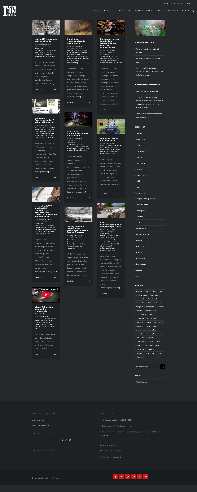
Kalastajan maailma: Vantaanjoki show (116, 426)
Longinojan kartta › (39, 420)
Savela (37, 137)
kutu (48, 322)
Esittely (139, 157)
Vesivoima (111, 250)
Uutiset (37, 226)
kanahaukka (43, 131)
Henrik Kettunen (105, 238)
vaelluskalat (38, 234)
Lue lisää (37, 89)
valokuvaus (83, 151)
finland (154, 299)
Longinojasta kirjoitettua (145, 199)
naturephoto (152, 330)
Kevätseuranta (142, 175)
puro (52, 135)
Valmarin (113, 154)
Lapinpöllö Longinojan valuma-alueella (46, 40)
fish (149, 303)
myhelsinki (139, 326)
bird (154, 291)
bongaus (112, 59)
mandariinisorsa (105, 63)
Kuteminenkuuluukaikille (107, 240)
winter (159, 353)
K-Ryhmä (51, 226)
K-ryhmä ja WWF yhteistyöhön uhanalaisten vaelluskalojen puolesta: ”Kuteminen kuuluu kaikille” (46, 211)
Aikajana (70, 50)
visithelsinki (150, 353)
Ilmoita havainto (152, 91)
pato (109, 244)
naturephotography (142, 334)
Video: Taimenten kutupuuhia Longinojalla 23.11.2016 (44, 310)
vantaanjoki (104, 250)
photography (156, 334)
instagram (139, 307)
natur (148, 326)
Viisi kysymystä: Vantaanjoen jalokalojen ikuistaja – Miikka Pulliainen (78, 229)
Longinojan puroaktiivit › (41, 425)
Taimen (102, 236)
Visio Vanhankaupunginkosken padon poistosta (111, 224)
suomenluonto (141, 342)
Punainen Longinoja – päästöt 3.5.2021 (117, 420)
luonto (76, 54)
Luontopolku (140, 210)
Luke (117, 240)
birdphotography (142, 295)
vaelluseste (71, 246)
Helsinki (84, 50)
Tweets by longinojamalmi (110, 457)
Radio (138, 222)
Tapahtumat (71, 145)
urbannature (154, 345)
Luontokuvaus (83, 242)
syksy (158, 342)
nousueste (52, 230)
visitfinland (139, 353)
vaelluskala (140, 349)
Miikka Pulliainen (40, 56)
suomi (151, 342)
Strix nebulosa (50, 56)
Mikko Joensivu (79, 59)
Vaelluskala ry (109, 246)
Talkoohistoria (141, 246)
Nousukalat (38, 232)
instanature (150, 307)
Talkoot (139, 252)
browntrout (154, 295)
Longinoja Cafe (110, 149)
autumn (147, 291)
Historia (139, 169)
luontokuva (140, 318)
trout (145, 345)
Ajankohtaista (39, 48)
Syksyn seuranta (142, 234)
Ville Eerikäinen (49, 137)
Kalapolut (114, 238)
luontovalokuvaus (113, 61)
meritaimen (104, 242)
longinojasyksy (141, 314)
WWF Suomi (47, 234)
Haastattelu (71, 240)
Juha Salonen (45, 44)
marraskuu (45, 324)
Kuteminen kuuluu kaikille (47, 228)
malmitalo (81, 56)
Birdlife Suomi (46, 52)
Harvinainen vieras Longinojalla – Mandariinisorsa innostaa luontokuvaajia (109, 43)
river (143, 338)
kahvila (102, 149)
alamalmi (139, 291)
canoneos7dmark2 (142, 299)
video (36, 329)
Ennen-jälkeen (141, 151)
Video (37, 322)
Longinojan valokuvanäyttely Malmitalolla (76, 41)
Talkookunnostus (48, 232)
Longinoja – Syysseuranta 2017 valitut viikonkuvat (44, 120)
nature (155, 326)
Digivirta (139, 145)
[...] (53, 83)
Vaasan (107, 154)
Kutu (45, 320)
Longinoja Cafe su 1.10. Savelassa (109, 139)
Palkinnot (139, 216)
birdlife (161, 291)
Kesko (37, 228)
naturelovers (140, 330)
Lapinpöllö (38, 54)
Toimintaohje (141, 264)
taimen (77, 61)
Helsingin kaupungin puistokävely (78, 147)
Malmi (51, 54)
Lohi (36, 230)
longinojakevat (150, 310)
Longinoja (45, 54)
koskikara (160, 307)
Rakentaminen (141, 228)
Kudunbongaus (72, 149)
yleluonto (139, 357)
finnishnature (140, 303)
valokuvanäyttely (72, 63)
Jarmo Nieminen (72, 52)
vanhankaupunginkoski (107, 248)
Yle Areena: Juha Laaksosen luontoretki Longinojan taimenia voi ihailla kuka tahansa (149, 71)
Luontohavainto (40, 50)
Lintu (117, 59)
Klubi (138, 181)
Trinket (102, 154)
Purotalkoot (111, 152)
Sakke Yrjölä (115, 244)
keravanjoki (71, 242)
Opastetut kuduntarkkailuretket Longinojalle (78, 133)
